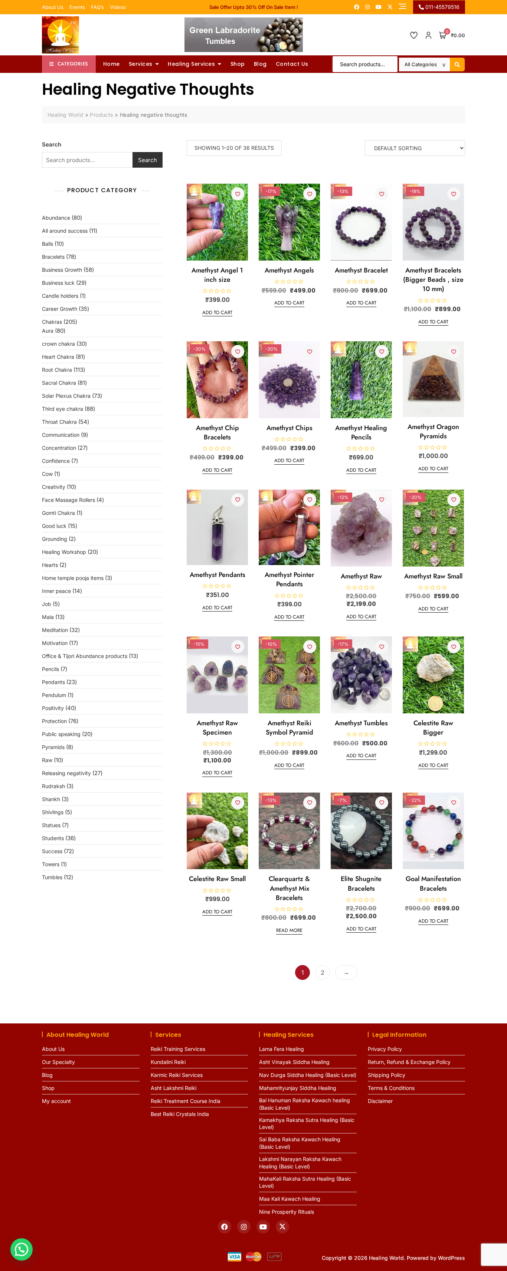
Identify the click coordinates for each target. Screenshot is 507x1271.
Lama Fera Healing (281, 1049)
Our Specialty (58, 1062)
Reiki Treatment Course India (185, 1101)
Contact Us (292, 64)
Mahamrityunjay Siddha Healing (297, 1088)
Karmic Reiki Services (177, 1075)
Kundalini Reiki (168, 1062)
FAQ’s (97, 7)
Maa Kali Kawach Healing (289, 1199)
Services (141, 64)
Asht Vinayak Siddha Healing (294, 1062)
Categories (73, 63)
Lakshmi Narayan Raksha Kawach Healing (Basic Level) (300, 1163)
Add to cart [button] (217, 312)
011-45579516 (441, 7)
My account (56, 1101)
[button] (21, 1249)
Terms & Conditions (391, 1088)
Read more (289, 930)
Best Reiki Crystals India (180, 1114)
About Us (52, 7)
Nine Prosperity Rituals (286, 1212)
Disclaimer (380, 1101)
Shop (237, 64)
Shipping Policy (386, 1075)
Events (77, 7)
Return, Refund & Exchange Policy (409, 1062)
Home (111, 64)
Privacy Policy (385, 1049)
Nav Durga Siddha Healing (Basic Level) (307, 1075)
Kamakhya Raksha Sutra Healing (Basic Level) (306, 1123)
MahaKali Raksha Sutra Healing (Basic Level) (305, 1182)
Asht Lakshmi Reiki (173, 1088)
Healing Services (191, 64)
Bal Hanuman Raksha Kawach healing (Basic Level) (304, 1104)
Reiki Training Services (178, 1049)
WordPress (451, 1258)
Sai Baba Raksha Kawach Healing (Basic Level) (299, 1143)
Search (51, 144)
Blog (260, 64)
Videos (118, 7)
